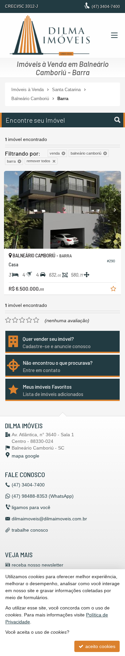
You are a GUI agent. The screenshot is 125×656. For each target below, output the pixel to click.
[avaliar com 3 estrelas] (22, 320)
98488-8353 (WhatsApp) (43, 496)
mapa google (25, 456)
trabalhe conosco (30, 530)
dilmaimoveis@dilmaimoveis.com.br (49, 518)
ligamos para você (31, 507)
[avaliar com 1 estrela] (8, 320)
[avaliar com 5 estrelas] (36, 320)
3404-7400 (106, 6)
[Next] (112, 210)
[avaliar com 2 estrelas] (15, 320)
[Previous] (13, 210)
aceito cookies (99, 646)
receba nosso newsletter (37, 565)
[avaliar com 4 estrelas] (29, 320)
